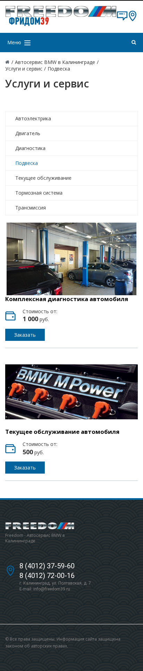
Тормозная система (38, 192)
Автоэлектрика (33, 118)
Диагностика (30, 148)
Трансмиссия (30, 207)
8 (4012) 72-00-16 (47, 575)
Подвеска (26, 163)
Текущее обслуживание (43, 178)
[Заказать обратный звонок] (122, 19)
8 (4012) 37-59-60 (47, 566)
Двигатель (27, 133)
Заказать (25, 335)
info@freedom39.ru (51, 589)
